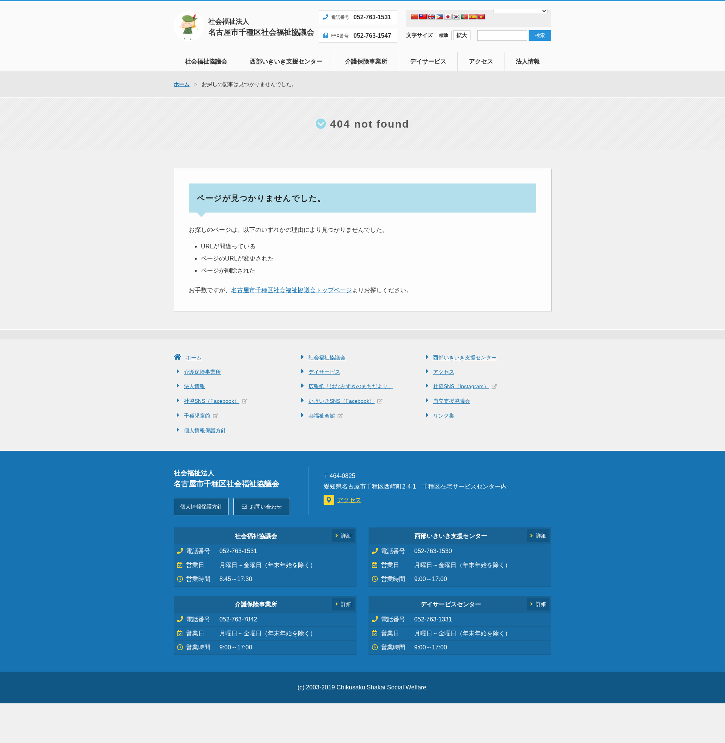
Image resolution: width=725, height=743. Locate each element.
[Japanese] (448, 17)
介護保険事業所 (366, 61)
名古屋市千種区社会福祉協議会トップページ (291, 290)
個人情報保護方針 (205, 430)
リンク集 (443, 416)
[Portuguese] (464, 17)
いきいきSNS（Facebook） (342, 401)
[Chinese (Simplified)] (414, 17)
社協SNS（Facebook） (211, 401)
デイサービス (428, 61)
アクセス (481, 61)
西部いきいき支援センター (286, 61)
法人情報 (528, 61)
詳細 (346, 536)
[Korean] (456, 17)
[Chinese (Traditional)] (423, 17)
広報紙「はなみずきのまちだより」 (351, 386)
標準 (443, 35)
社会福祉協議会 (206, 61)
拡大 (462, 35)
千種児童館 (197, 416)
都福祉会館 (322, 416)
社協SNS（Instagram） (461, 386)
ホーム (194, 358)
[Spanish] (473, 17)
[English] (431, 17)
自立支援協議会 (451, 401)
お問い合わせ (266, 507)
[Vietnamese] (481, 17)
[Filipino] (439, 17)
